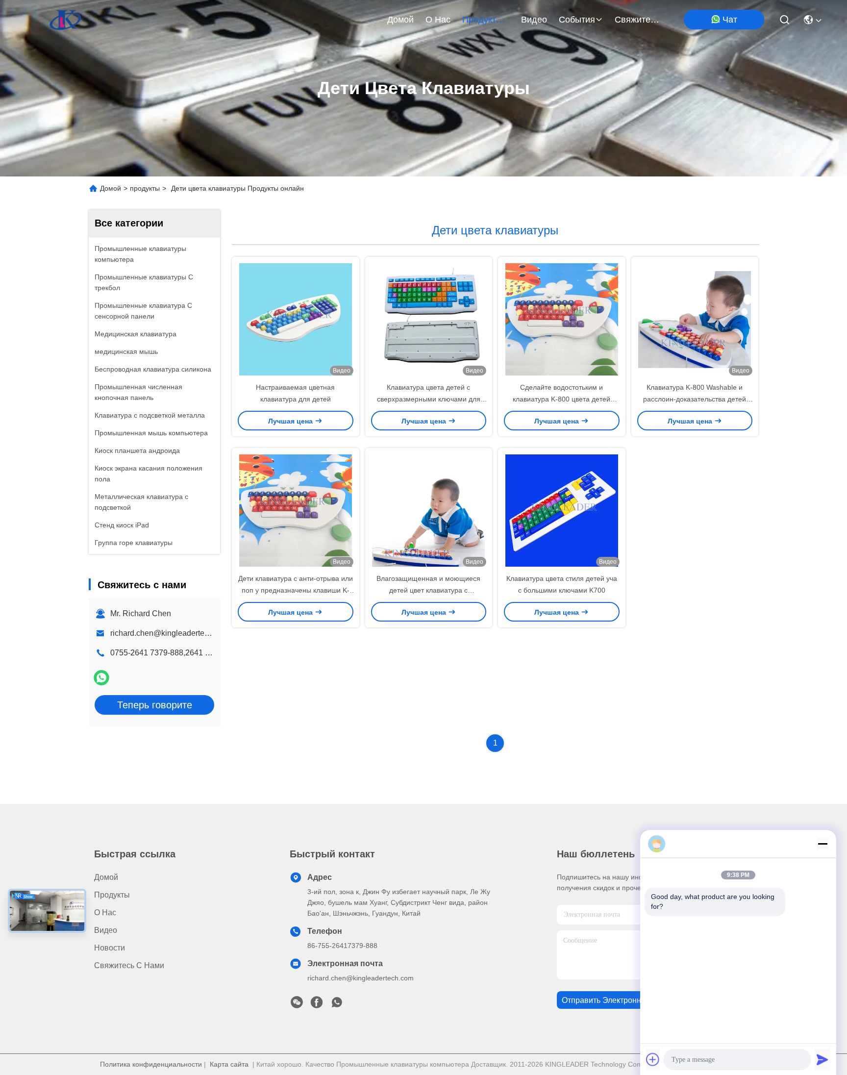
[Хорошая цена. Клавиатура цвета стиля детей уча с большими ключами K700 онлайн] (562, 510)
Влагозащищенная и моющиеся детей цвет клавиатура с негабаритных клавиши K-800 (428, 590)
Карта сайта (229, 1064)
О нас (437, 20)
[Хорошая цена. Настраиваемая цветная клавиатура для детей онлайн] (295, 319)
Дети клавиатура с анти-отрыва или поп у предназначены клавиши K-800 (295, 590)
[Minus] (822, 844)
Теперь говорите (154, 705)
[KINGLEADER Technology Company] (65, 19)
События (577, 20)
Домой (400, 20)
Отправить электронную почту (618, 1000)
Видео (534, 20)
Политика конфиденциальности (151, 1064)
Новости (109, 948)
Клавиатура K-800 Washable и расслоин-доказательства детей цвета (694, 399)
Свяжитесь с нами (638, 20)
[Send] (822, 1059)
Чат (729, 20)
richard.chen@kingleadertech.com (169, 633)
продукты (482, 20)
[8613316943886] (337, 1005)
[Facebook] (317, 1005)
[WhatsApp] (101, 678)
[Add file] (653, 1059)
